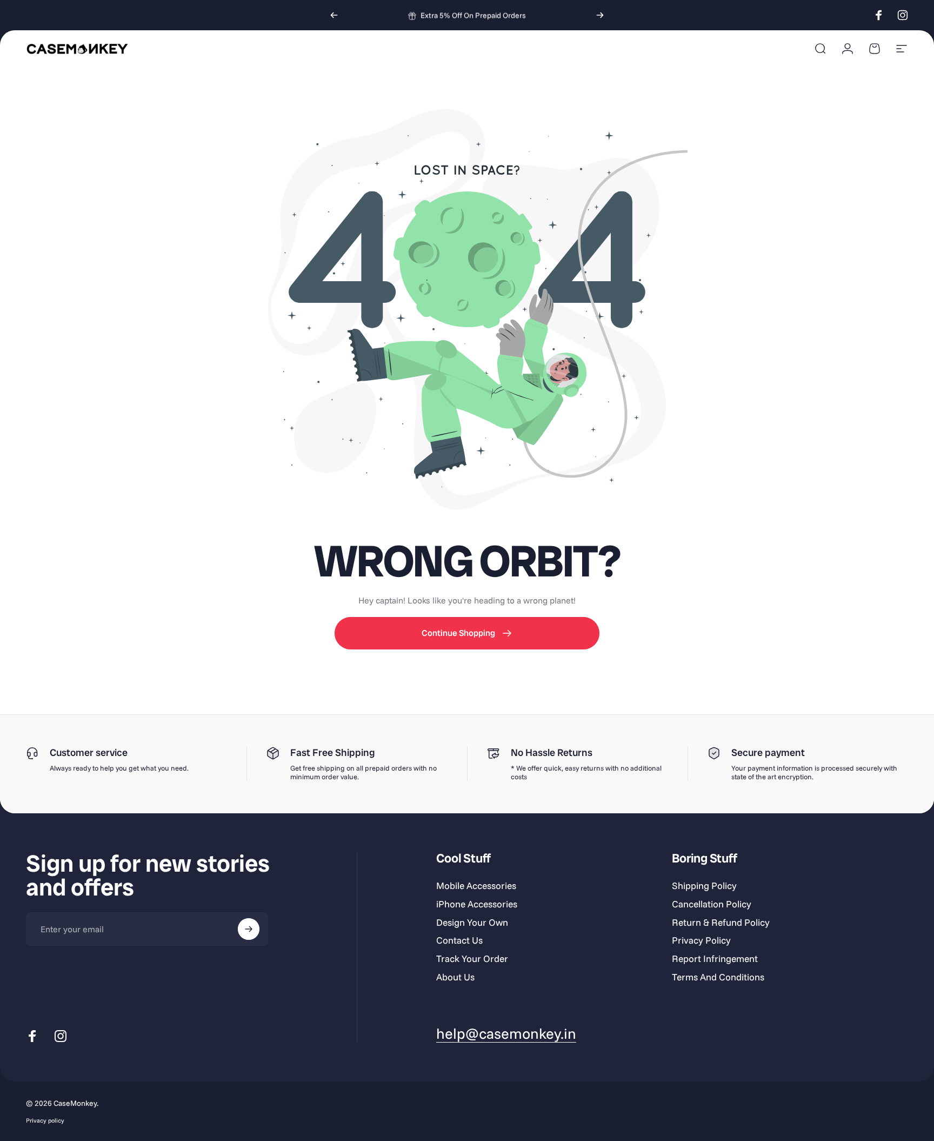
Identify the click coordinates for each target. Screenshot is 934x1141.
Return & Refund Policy (721, 922)
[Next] (600, 15)
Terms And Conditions (718, 977)
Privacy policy (45, 1120)
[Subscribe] (248, 929)
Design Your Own (472, 922)
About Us (455, 977)
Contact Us (459, 940)
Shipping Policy (704, 885)
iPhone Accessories (476, 904)
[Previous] (334, 15)
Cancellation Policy (711, 904)
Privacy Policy (701, 940)
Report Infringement (715, 958)
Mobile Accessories (476, 885)
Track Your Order (472, 958)
